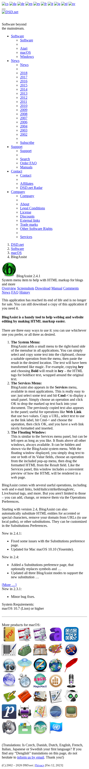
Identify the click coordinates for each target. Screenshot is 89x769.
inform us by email (30, 757)
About (24, 204)
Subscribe (27, 143)
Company (18, 192)
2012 (23, 97)
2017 (23, 77)
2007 (23, 118)
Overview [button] (9, 288)
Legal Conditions (32, 208)
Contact (16, 171)
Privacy (39, 765)
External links (30, 220)
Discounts (27, 216)
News (15, 61)
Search (25, 159)
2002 (23, 134)
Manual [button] (56, 288)
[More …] (9, 585)
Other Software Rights (36, 229)
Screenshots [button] (25, 288)
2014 (23, 89)
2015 (23, 85)
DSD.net (17, 244)
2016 (23, 81)
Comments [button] (71, 288)
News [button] (6, 292)
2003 (23, 130)
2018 (23, 73)
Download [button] (42, 288)
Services (26, 237)
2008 (23, 114)
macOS (25, 52)
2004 (23, 126)
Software (17, 36)
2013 (23, 93)
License (25, 212)
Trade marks (29, 224)
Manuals (26, 167)
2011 (23, 102)
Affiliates (26, 183)
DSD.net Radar (31, 188)
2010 (23, 106)
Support (16, 147)
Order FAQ (28, 163)
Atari (23, 48)
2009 (23, 110)
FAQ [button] (14, 292)
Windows (27, 56)
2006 (23, 122)
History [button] (24, 292)
